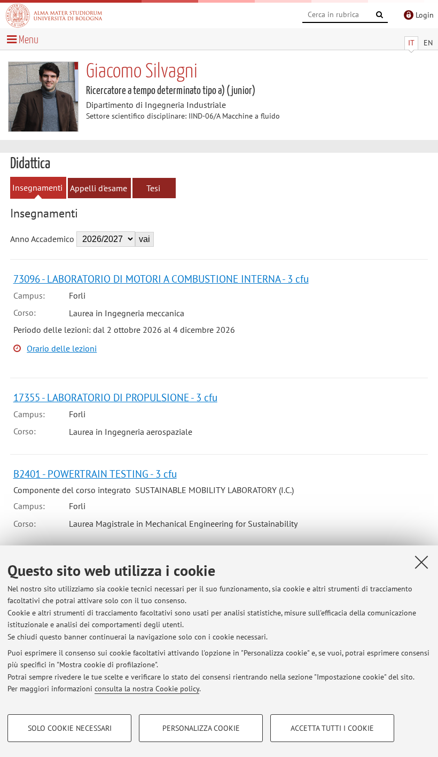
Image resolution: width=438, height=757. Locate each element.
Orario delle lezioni (62, 348)
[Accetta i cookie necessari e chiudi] (421, 562)
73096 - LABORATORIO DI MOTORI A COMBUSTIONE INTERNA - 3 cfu (161, 278)
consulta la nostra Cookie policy (147, 688)
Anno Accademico (42, 238)
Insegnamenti (37, 187)
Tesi (153, 188)
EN (428, 43)
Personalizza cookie (201, 728)
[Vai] (380, 15)
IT (411, 43)
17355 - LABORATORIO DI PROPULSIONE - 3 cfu (115, 397)
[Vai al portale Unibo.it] (54, 15)
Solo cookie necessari (70, 728)
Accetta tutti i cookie (332, 728)
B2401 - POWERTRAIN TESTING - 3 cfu (95, 473)
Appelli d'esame (98, 188)
